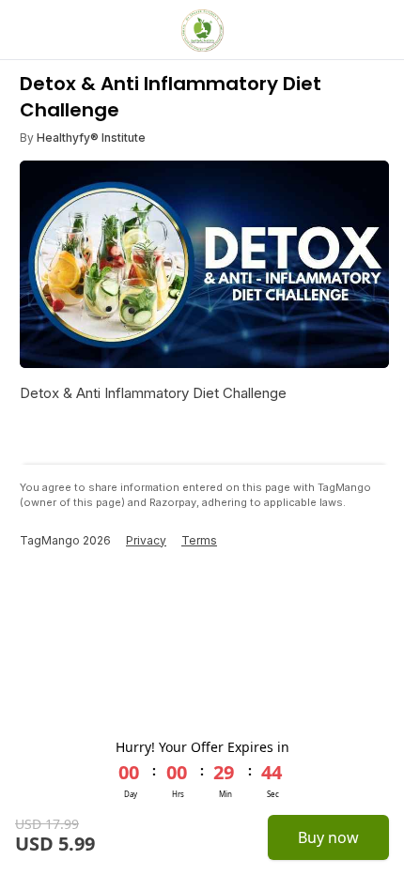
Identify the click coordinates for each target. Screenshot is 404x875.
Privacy (146, 540)
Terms (199, 540)
